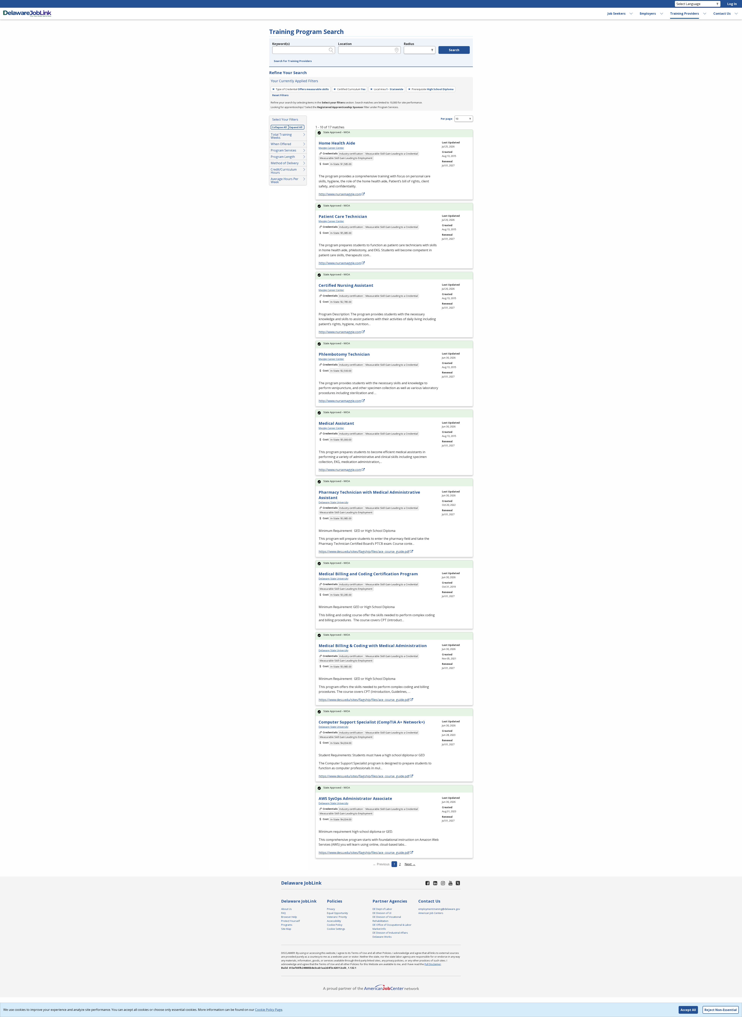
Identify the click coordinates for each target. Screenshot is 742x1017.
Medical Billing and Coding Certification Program (368, 573)
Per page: (447, 118)
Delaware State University (333, 502)
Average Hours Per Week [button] (284, 180)
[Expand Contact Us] (736, 13)
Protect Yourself (290, 921)
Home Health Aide (337, 143)
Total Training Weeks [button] (281, 136)
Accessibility (334, 921)
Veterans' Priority (337, 917)
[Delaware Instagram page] (443, 883)
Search (454, 50)
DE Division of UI (382, 913)
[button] (292, 61)
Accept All (688, 1010)
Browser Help (289, 917)
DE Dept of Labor (382, 909)
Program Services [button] (283, 150)
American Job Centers (430, 913)
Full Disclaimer (433, 964)
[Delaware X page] (458, 883)
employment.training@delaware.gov (439, 909)
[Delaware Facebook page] (427, 883)
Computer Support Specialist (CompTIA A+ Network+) (372, 722)
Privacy (331, 909)
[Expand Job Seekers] (631, 13)
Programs (286, 924)
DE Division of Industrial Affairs (390, 932)
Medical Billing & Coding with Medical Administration (373, 645)
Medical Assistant (336, 423)
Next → (410, 864)
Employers (648, 13)
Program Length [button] (283, 157)
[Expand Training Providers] (705, 13)
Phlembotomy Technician (344, 354)
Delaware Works (382, 936)
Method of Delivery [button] (285, 163)
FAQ (283, 913)
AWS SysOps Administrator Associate (355, 798)
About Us (286, 909)
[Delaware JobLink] (27, 13)
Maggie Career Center (331, 148)
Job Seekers (616, 13)
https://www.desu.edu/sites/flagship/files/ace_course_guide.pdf (364, 551)
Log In (732, 4)
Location (345, 44)
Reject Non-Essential (721, 1010)
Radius (409, 44)
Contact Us (722, 13)
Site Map (286, 929)
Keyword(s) (281, 44)
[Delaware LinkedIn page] (435, 883)
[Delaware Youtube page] (450, 883)
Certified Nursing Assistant (346, 285)
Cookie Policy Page (268, 1010)
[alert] (394, 133)
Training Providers (684, 13)
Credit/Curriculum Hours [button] (284, 171)
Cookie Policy (334, 924)
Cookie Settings (336, 929)
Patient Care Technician (343, 216)
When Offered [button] (281, 144)
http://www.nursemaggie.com (340, 194)
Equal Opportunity (337, 913)
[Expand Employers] (662, 13)
